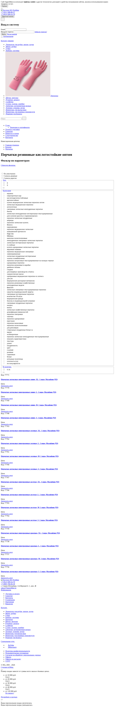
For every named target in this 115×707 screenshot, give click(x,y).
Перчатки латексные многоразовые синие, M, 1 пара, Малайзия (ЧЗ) (29, 405)
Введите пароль (7, 32)
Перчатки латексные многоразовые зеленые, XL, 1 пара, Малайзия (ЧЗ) (30, 431)
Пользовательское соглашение (17, 653)
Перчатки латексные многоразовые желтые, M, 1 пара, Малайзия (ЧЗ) (29, 507)
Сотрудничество (11, 135)
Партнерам (9, 602)
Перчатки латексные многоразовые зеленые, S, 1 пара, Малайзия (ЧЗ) (29, 469)
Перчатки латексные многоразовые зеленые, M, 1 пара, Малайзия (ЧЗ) (30, 456)
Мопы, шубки (10, 613)
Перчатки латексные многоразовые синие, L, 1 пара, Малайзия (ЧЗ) (28, 392)
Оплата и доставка (12, 129)
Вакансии (9, 604)
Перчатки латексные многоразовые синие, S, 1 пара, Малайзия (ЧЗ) (28, 418)
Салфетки (9, 625)
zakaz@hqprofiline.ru (8, 588)
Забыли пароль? (41, 32)
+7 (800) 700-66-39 (8, 584)
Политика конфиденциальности (17, 651)
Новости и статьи (12, 133)
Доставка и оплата (12, 594)
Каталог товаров (7, 41)
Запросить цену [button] (7, 386)
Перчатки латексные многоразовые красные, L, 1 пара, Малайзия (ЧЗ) (30, 546)
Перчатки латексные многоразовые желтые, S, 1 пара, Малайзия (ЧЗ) (29, 520)
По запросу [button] (9, 693)
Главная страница (12, 145)
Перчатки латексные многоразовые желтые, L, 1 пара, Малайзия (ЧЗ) (29, 495)
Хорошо (4, 6)
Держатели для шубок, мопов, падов (19, 611)
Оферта (8, 657)
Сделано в (7, 667)
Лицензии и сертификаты (20, 127)
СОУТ (7, 661)
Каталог (8, 147)
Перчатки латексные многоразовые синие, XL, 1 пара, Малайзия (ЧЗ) (29, 379)
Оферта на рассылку (13, 659)
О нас (7, 125)
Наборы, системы (12, 617)
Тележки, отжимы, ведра (14, 632)
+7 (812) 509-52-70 (8, 14)
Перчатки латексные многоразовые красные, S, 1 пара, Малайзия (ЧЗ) (29, 571)
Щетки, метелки (11, 621)
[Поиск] (24, 118)
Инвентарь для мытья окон (15, 634)
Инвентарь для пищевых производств (19, 636)
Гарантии (9, 131)
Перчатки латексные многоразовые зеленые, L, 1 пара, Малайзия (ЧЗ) (29, 443)
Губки (7, 615)
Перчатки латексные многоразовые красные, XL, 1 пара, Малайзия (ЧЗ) (30, 533)
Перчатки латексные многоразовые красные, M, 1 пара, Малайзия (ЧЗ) (30, 559)
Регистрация (12, 34)
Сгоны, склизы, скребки (14, 628)
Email (3, 29)
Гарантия (8, 596)
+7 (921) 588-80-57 (8, 12)
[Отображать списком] (2, 169)
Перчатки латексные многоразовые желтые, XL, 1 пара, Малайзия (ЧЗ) (30, 482)
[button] (2, 171)
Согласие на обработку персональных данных (23, 655)
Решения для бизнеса (13, 638)
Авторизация (8, 36)
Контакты (9, 137)
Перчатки (9, 149)
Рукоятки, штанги (12, 623)
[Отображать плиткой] (2, 167)
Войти (4, 34)
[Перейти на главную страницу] (10, 10)
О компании (10, 600)
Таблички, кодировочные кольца (18, 630)
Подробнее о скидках (9, 697)
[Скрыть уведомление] (2, 699)
